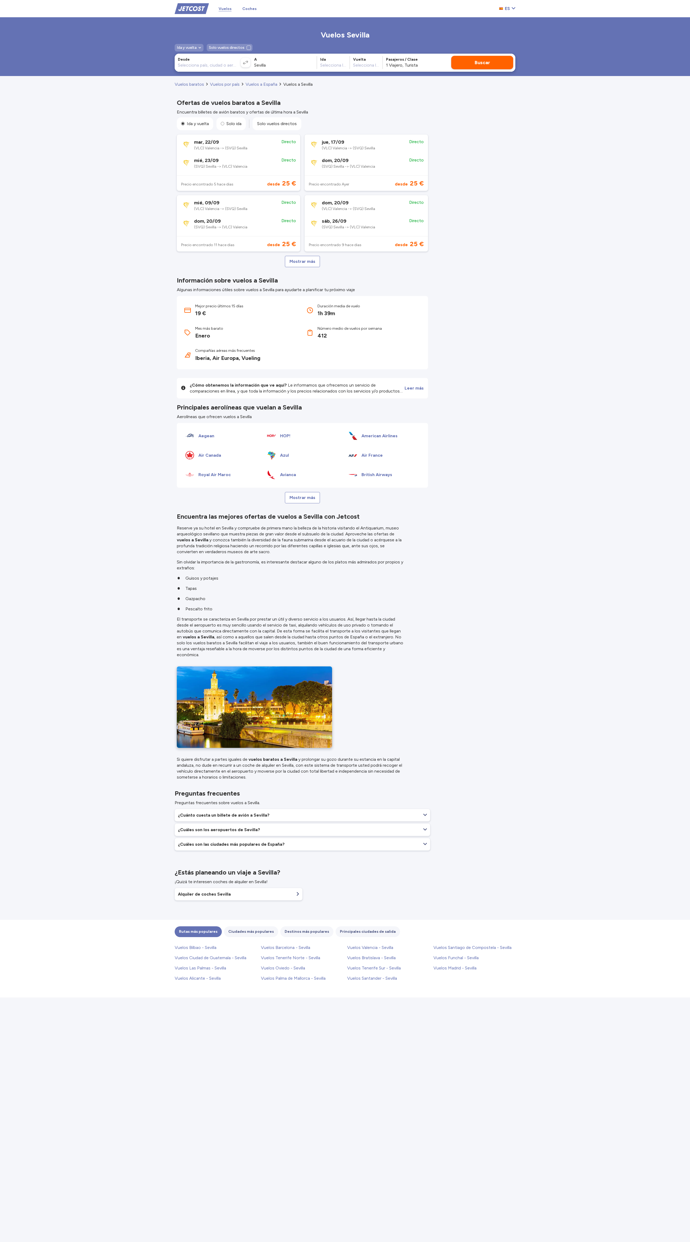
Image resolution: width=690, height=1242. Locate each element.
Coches (249, 8)
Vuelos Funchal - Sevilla (456, 957)
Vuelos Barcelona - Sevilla (285, 947)
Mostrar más (302, 261)
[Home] (192, 8)
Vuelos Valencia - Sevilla (370, 947)
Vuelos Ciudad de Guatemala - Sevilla (210, 957)
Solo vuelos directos (277, 123)
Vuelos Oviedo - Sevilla (283, 968)
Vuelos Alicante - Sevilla (198, 978)
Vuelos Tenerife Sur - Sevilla (374, 968)
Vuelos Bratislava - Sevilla (371, 957)
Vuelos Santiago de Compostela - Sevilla (472, 947)
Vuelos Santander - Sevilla (372, 978)
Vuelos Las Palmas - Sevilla (200, 968)
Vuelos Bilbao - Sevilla (195, 947)
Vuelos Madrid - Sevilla (455, 968)
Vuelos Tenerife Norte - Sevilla (290, 957)
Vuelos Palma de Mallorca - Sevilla (293, 978)
